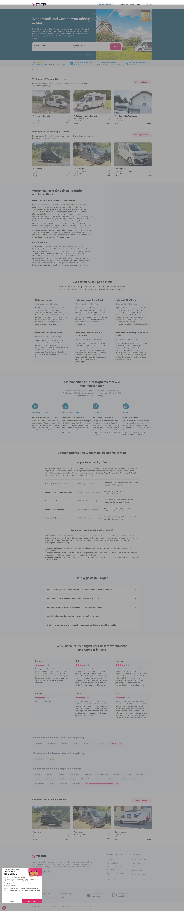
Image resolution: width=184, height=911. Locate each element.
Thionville (38, 743)
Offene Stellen (66, 907)
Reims (76, 743)
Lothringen (52, 743)
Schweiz (38, 779)
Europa (72, 779)
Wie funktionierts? (113, 859)
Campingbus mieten (141, 135)
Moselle (113, 743)
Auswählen (12, 901)
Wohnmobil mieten (142, 82)
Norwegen (76, 783)
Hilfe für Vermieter (138, 875)
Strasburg (101, 743)
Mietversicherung (138, 867)
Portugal (64, 783)
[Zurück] (34, 102)
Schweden (140, 774)
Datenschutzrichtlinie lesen (11, 895)
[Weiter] (67, 102)
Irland (52, 783)
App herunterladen (105, 4)
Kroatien (88, 774)
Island (61, 779)
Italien (124, 779)
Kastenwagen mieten (141, 800)
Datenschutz (83, 907)
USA (129, 774)
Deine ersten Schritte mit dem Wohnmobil (115, 868)
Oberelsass (39, 759)
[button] (4, 907)
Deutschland (39, 783)
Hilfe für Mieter (112, 879)
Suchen (115, 47)
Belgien (61, 774)
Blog (50, 907)
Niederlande (85, 779)
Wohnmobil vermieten (125, 4)
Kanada (38, 774)
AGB (75, 907)
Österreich (112, 779)
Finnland (50, 779)
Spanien (49, 774)
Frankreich (118, 774)
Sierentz (64, 743)
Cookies (92, 907)
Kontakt (57, 907)
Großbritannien (102, 774)
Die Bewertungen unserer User (116, 874)
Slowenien (99, 779)
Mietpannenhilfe (137, 871)
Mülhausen (87, 743)
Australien (136, 779)
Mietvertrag (136, 863)
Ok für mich (32, 901)
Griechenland (74, 774)
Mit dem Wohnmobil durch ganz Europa (99, 783)
